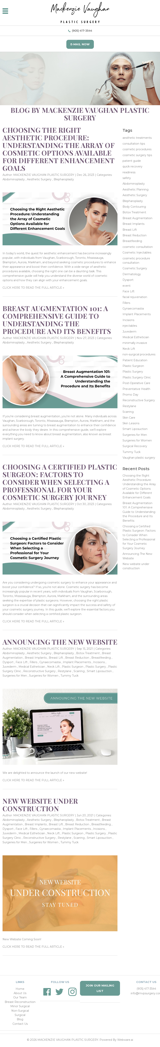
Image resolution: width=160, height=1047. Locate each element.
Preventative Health (136, 389)
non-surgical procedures (139, 354)
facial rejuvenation (135, 297)
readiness (129, 172)
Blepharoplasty (64, 179)
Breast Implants (36, 657)
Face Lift (22, 662)
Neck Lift (53, 666)
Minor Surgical (20, 1006)
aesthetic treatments (137, 138)
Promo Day (130, 394)
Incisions (99, 662)
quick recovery (132, 166)
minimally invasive (135, 343)
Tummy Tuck (69, 675)
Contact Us (20, 1024)
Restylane (64, 671)
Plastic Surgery (95, 666)
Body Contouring (134, 206)
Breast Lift (56, 657)
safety (127, 178)
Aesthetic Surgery (39, 179)
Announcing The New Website (60, 641)
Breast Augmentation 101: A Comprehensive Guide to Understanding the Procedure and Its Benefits (57, 320)
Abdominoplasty (14, 179)
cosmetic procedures (137, 149)
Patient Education (135, 360)
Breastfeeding (101, 657)
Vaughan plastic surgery (139, 457)
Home (20, 989)
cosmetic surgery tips (137, 155)
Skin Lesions (131, 423)
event (127, 285)
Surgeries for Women (43, 675)
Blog (20, 1019)
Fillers (33, 662)
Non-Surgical (20, 1010)
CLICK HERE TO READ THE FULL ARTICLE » (33, 287)
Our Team (20, 997)
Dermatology (132, 274)
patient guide (132, 161)
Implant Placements (77, 662)
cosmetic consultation (138, 247)
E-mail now (80, 44)
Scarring (79, 671)
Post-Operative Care (136, 383)
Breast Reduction (77, 657)
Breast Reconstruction (20, 1002)
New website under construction (40, 804)
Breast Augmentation (137, 218)
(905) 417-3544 (82, 30)
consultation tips (134, 143)
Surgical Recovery (135, 446)
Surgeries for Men (15, 675)
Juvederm (9, 666)
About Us (20, 993)
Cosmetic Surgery (135, 268)
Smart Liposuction (99, 671)
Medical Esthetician (32, 666)
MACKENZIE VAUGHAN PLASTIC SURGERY (67, 1040)
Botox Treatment (88, 653)
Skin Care (129, 417)
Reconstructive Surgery (39, 671)
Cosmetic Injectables (137, 252)
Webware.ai (125, 1040)
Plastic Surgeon (72, 666)
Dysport (8, 662)
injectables (130, 325)
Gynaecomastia (50, 662)
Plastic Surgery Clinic (137, 377)
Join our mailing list (100, 988)
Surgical (20, 1015)
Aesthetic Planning (135, 189)
